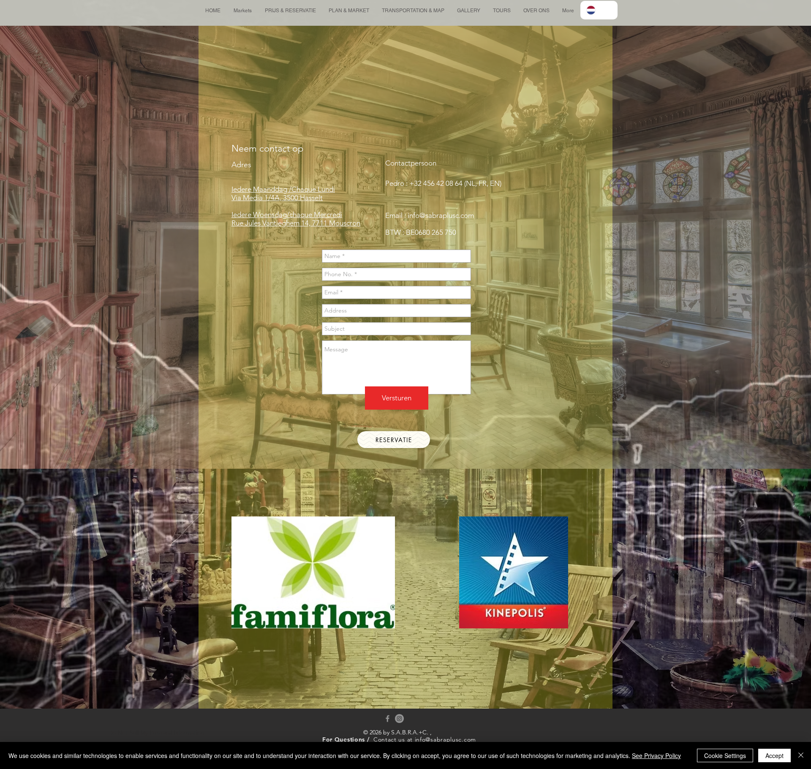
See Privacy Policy (656, 755)
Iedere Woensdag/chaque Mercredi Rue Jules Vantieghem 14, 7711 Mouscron (295, 218)
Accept (774, 755)
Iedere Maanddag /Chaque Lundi (283, 189)
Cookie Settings (725, 755)
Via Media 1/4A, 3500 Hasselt (277, 197)
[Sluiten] (801, 755)
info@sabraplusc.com (441, 215)
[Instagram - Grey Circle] (399, 718)
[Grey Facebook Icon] (387, 718)
